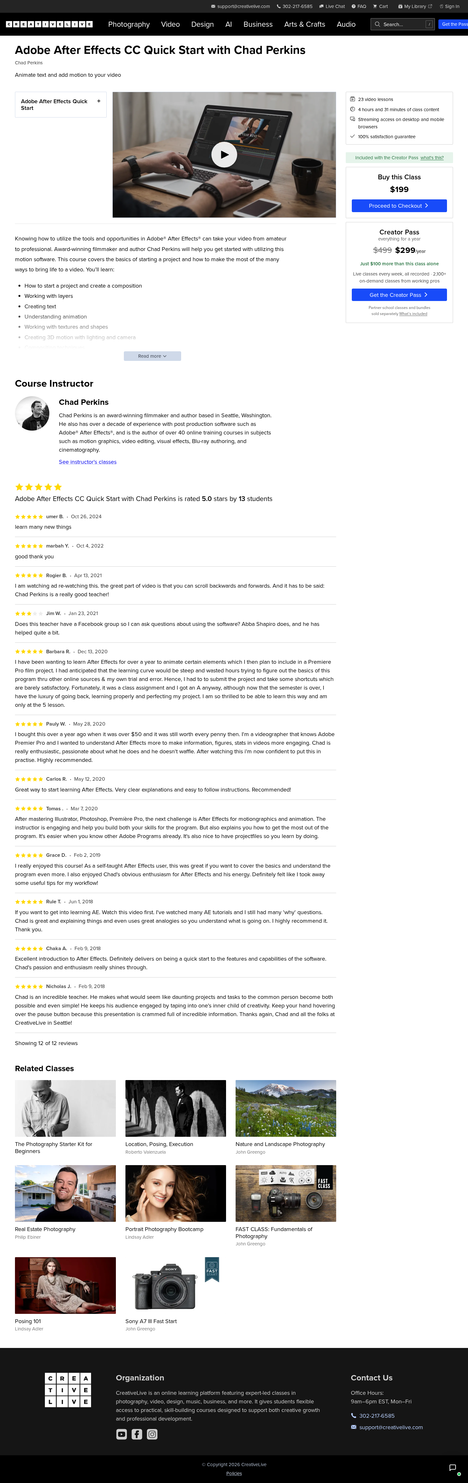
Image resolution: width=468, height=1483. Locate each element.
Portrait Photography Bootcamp (164, 1229)
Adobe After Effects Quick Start (54, 104)
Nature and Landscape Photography (280, 1144)
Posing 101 (28, 1321)
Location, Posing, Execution (159, 1144)
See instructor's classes (88, 462)
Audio (346, 24)
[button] (453, 1468)
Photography (129, 24)
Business (258, 24)
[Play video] (224, 155)
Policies (234, 1473)
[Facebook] (137, 1434)
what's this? (432, 157)
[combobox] (403, 24)
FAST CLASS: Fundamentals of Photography (274, 1232)
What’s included (413, 313)
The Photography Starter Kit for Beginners (53, 1147)
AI (228, 24)
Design (202, 24)
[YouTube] (121, 1434)
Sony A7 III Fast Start (151, 1321)
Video (170, 24)
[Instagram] (152, 1434)
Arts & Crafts (304, 24)
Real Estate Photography (45, 1229)
